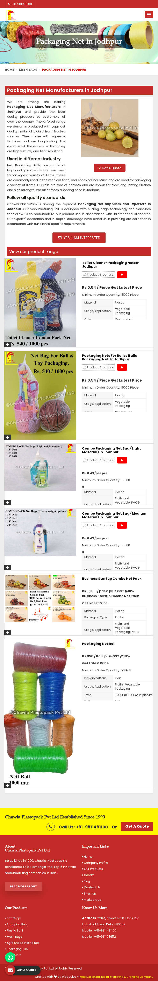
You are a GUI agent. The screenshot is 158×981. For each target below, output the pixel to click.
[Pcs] (40, 598)
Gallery (88, 875)
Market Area (92, 900)
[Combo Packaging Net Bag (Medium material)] (40, 532)
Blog (86, 881)
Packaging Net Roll (98, 644)
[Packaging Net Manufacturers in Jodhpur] (110, 130)
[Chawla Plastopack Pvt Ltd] (12, 16)
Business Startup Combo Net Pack (112, 579)
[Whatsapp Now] (10, 957)
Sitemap (89, 893)
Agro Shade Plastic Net (22, 943)
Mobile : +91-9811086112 (99, 936)
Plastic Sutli (14, 930)
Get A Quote (111, 168)
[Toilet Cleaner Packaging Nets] (40, 302)
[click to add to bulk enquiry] (7, 344)
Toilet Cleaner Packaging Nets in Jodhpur (110, 264)
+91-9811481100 (21, 4)
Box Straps (14, 918)
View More (13, 955)
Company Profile (95, 863)
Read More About (23, 886)
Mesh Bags (28, 70)
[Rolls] (40, 713)
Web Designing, (89, 977)
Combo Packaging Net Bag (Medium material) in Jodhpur (114, 515)
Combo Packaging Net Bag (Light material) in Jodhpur (111, 450)
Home (9, 70)
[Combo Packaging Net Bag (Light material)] (40, 467)
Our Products (93, 869)
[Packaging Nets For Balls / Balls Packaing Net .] (40, 395)
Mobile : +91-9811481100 (99, 930)
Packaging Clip (17, 949)
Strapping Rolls (17, 924)
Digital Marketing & (113, 977)
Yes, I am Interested (81, 237)
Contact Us (91, 887)
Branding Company (140, 977)
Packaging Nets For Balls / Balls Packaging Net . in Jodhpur (109, 357)
